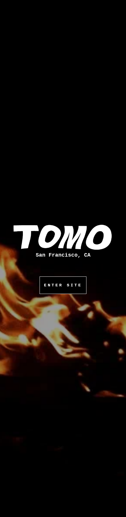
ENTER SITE (63, 285)
